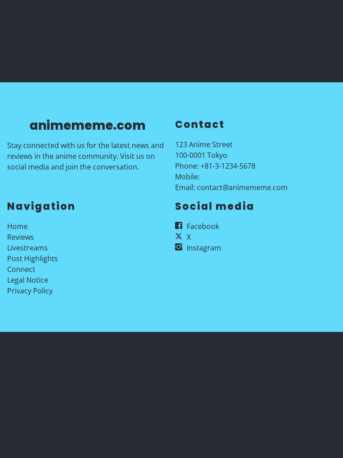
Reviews (20, 237)
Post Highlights (32, 258)
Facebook (203, 226)
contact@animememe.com (242, 187)
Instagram (204, 248)
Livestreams (27, 248)
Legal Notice (27, 280)
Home (17, 226)
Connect (21, 269)
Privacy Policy (30, 291)
